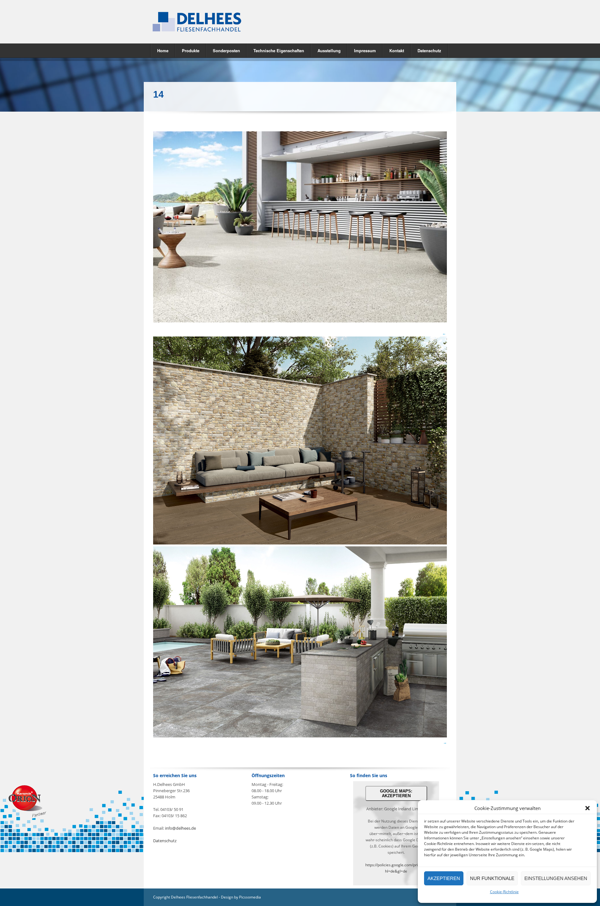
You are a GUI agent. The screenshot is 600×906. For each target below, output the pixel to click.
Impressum (365, 50)
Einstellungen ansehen (555, 878)
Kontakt (396, 50)
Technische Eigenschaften (278, 50)
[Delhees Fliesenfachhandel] (222, 21)
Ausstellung (329, 50)
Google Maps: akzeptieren (396, 793)
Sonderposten (226, 50)
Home (162, 50)
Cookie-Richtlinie (504, 891)
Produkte (187, 50)
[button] (587, 808)
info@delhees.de (180, 828)
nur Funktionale (492, 878)
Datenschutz (429, 50)
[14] (300, 321)
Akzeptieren (444, 878)
